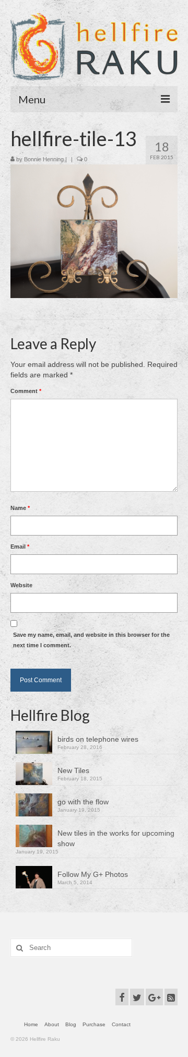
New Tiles (73, 770)
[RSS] (171, 997)
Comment (25, 391)
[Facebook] (121, 997)
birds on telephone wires (97, 739)
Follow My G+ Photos (92, 874)
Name (20, 508)
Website (21, 585)
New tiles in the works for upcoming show (115, 838)
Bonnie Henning (44, 159)
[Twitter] (137, 997)
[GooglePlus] (154, 997)
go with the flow (83, 802)
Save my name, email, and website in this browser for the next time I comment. (91, 640)
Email (19, 546)
